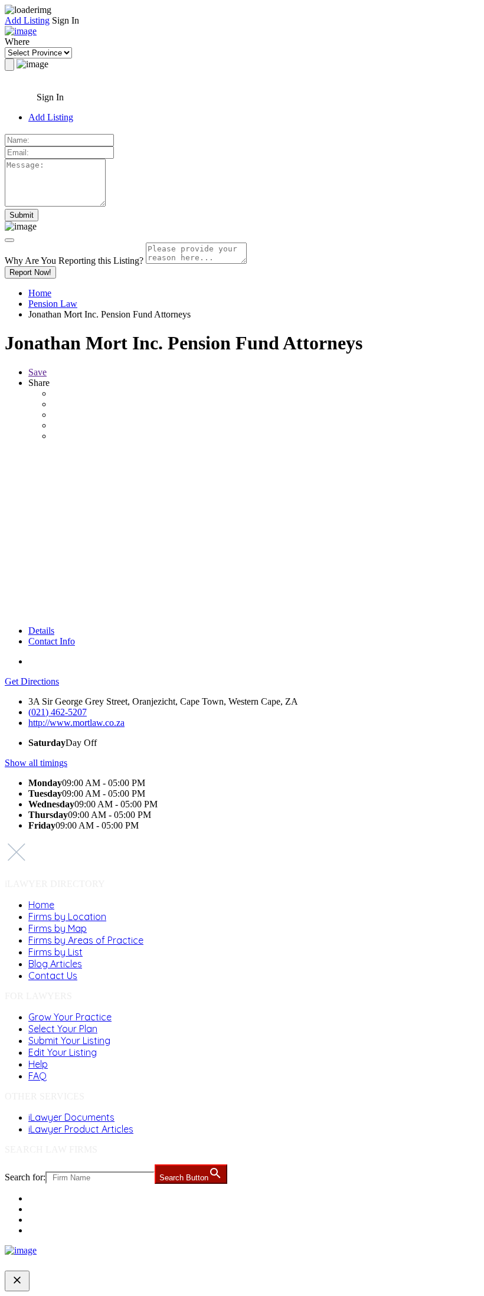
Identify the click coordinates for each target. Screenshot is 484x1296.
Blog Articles (55, 964)
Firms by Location (67, 916)
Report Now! (30, 272)
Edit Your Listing (62, 1052)
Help (38, 1064)
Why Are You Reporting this (74, 261)
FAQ (37, 1076)
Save (37, 372)
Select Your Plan (62, 1029)
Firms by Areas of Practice (85, 940)
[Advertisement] (242, 533)
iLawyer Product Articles (80, 1129)
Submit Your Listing (69, 1040)
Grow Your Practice (70, 1017)
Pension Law (52, 304)
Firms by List (55, 952)
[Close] (9, 240)
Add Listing (27, 20)
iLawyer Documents (71, 1117)
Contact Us (52, 975)
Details (41, 631)
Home (39, 293)
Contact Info (51, 641)
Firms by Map (57, 928)
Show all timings (36, 763)
